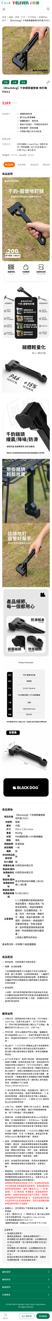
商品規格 (22, 164)
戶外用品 (32, 17)
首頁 (4, 17)
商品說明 (9, 164)
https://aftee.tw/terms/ (17, 1085)
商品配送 (34, 164)
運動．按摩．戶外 (17, 17)
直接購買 (43, 1316)
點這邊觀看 (30, 944)
